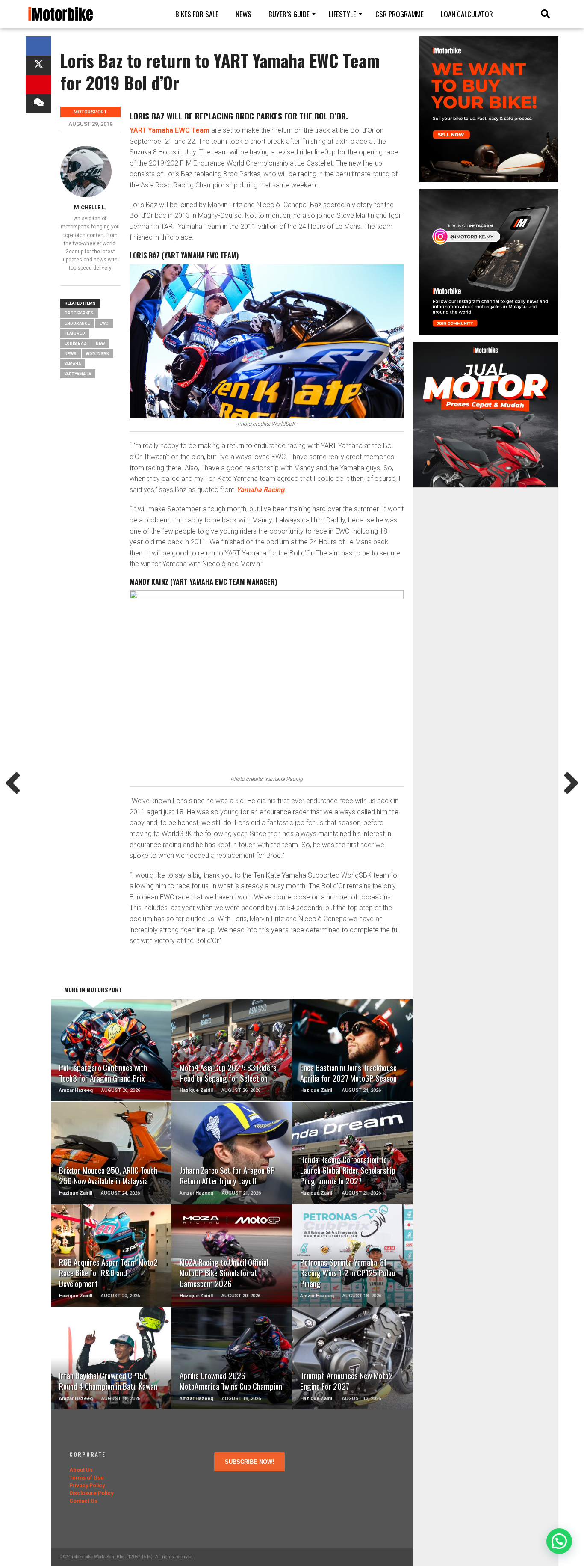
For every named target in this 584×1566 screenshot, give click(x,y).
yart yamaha (78, 373)
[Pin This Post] (38, 84)
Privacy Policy (87, 1485)
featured (75, 333)
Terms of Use (86, 1477)
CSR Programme (399, 14)
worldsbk (97, 353)
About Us (81, 1470)
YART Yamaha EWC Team (169, 130)
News (243, 14)
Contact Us (83, 1501)
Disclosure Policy (91, 1493)
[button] (559, 1541)
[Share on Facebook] (38, 46)
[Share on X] (38, 65)
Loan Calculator (467, 14)
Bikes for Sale (196, 14)
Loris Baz (75, 343)
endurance (77, 323)
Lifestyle (342, 14)
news (71, 353)
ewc (104, 323)
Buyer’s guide (289, 14)
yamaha (73, 363)
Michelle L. (90, 207)
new (100, 343)
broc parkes (79, 313)
